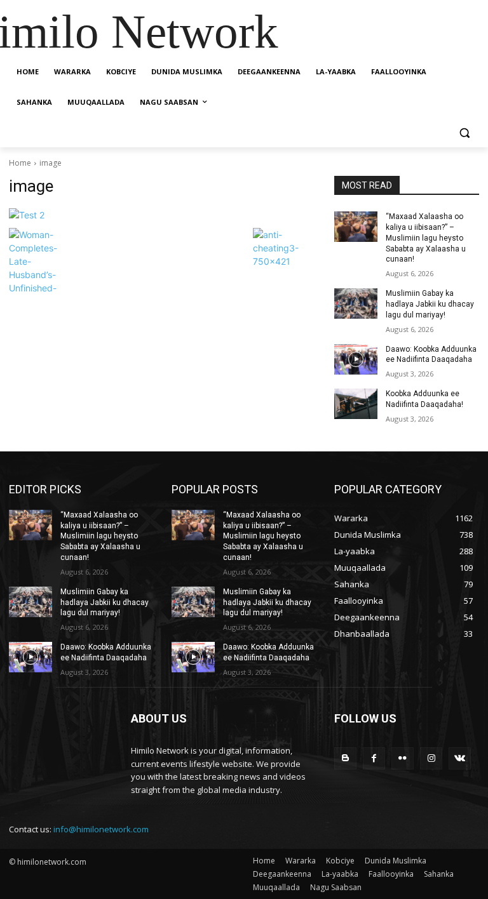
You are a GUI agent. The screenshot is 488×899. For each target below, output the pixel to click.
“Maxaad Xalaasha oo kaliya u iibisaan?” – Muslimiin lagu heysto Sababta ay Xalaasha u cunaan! (426, 237)
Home (20, 162)
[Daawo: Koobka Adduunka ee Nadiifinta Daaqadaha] (355, 359)
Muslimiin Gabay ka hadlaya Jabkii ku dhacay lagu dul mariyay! (430, 304)
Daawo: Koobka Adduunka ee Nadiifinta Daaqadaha (431, 354)
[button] (464, 133)
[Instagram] (431, 758)
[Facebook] (374, 758)
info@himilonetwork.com (101, 829)
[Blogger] (345, 758)
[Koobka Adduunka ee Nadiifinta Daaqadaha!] (355, 404)
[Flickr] (402, 758)
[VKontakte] (460, 758)
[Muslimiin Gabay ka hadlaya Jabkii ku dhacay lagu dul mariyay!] (355, 303)
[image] (162, 215)
